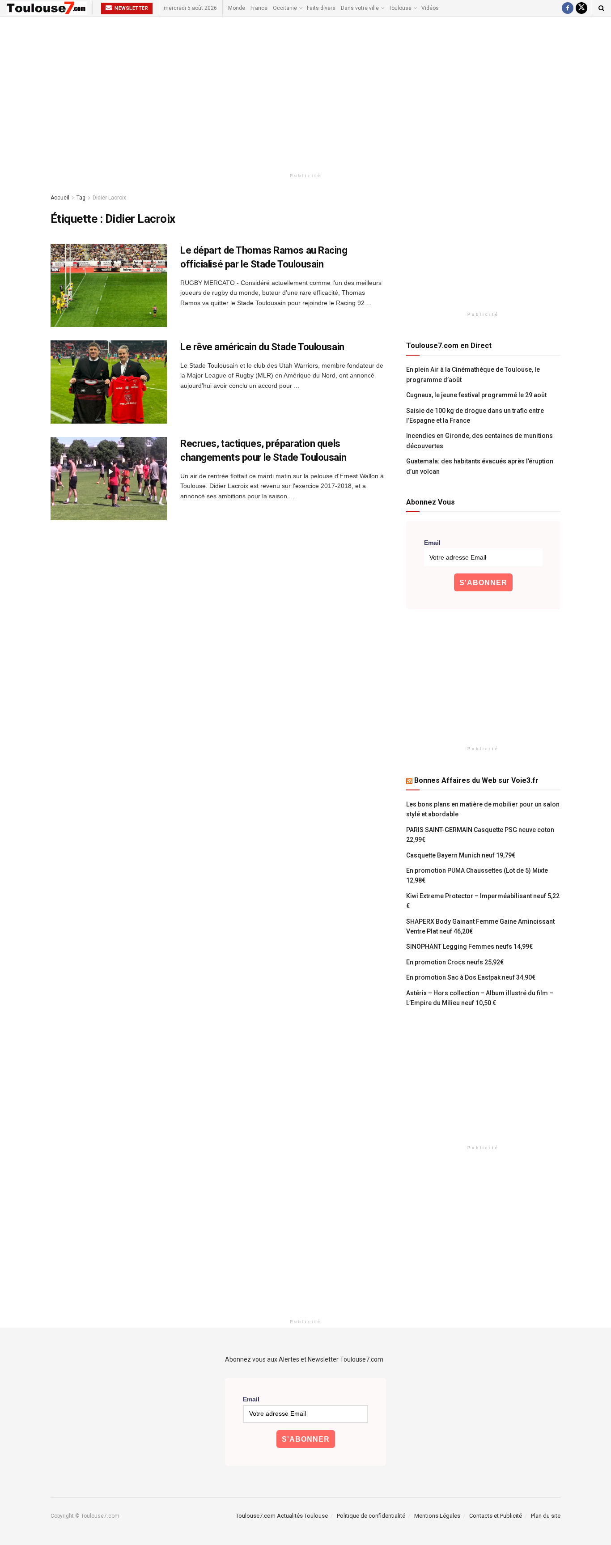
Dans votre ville (360, 8)
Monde (236, 8)
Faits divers (321, 8)
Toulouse (400, 8)
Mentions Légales (437, 1515)
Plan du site (545, 1515)
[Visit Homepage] (47, 8)
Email (432, 542)
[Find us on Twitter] (581, 8)
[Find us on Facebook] (567, 8)
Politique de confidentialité (371, 1515)
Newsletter (131, 8)
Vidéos (430, 8)
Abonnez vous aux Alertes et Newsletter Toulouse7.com (304, 1359)
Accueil (60, 198)
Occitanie (285, 8)
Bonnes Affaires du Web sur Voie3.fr (476, 780)
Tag (80, 198)
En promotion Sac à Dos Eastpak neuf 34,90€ (470, 977)
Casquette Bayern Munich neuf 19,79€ (460, 855)
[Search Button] (601, 8)
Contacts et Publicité (495, 1515)
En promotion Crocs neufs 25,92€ (455, 962)
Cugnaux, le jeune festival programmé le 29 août (476, 395)
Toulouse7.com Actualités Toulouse (282, 1515)
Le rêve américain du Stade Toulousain (262, 346)
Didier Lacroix (109, 198)
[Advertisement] (305, 92)
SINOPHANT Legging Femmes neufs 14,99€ (469, 946)
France (258, 8)
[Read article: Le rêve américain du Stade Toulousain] (109, 382)
